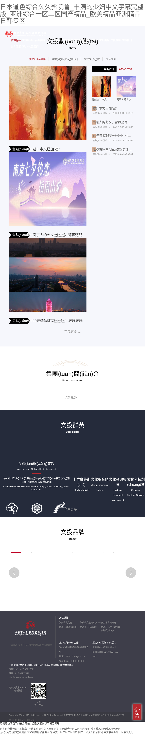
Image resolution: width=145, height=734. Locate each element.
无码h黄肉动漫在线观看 (13, 732)
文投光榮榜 (92, 40)
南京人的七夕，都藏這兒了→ (61, 235)
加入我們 (16, 46)
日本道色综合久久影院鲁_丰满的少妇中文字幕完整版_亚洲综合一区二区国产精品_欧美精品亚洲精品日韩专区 (72, 13)
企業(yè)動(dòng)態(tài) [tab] (65, 59)
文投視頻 (116, 40)
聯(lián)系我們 (30, 46)
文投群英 (79, 40)
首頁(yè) (16, 40)
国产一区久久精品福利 (90, 732)
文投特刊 (127, 40)
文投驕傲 (68, 40)
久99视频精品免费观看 (39, 732)
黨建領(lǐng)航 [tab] (92, 59)
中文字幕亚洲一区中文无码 (118, 732)
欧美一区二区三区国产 (65, 732)
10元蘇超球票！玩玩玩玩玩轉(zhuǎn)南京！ (78, 321)
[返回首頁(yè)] (137, 712)
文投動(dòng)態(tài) (33, 40)
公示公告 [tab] (111, 59)
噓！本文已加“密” (46, 149)
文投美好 (104, 40)
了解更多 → (72, 332)
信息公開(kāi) (54, 40)
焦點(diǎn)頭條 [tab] (37, 59)
